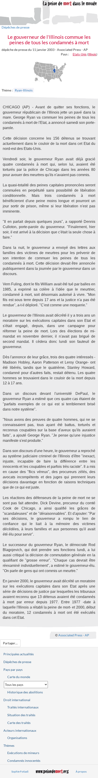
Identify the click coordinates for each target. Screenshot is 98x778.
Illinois (92, 54)
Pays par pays (13, 669)
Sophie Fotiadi (19, 771)
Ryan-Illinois (24, 90)
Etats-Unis (80, 54)
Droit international (16, 700)
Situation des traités (21, 715)
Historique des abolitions (25, 692)
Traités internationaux (23, 707)
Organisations (17, 738)
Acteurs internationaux (19, 730)
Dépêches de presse (15, 27)
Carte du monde (18, 677)
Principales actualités (18, 654)
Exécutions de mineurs (23, 753)
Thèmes (8, 745)
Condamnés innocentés (23, 760)
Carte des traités (19, 723)
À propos (81, 771)
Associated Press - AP (73, 635)
